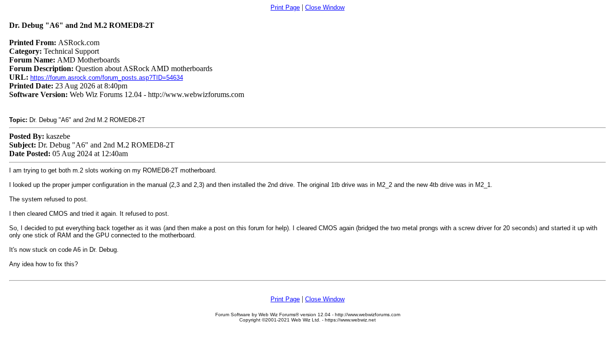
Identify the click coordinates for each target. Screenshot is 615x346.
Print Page (285, 7)
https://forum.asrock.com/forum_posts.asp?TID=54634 (106, 77)
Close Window (324, 7)
